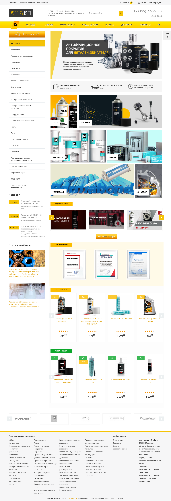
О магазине (42, 2)
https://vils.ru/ (71, 498)
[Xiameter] (117, 418)
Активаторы (16, 49)
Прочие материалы (19, 166)
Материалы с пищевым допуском (21, 106)
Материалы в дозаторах (21, 99)
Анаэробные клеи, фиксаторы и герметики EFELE (44, 484)
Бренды (49, 24)
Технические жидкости (94, 466)
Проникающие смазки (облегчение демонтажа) (21, 159)
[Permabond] (148, 418)
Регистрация (155, 2)
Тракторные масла (93, 469)
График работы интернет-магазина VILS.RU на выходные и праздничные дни (32, 205)
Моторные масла (92, 443)
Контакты (145, 24)
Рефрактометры (18, 173)
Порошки (15, 151)
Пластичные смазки (19, 139)
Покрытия (15, 145)
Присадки (89, 457)
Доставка (13, 2)
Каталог (30, 24)
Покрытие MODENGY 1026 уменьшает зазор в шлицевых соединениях (31, 217)
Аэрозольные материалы (22, 56)
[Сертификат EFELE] (74, 264)
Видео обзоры (90, 24)
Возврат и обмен (27, 2)
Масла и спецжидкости (20, 93)
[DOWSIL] (85, 418)
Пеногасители (40, 440)
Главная (16, 23)
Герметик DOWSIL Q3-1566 (121, 318)
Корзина (125, 2)
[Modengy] (23, 418)
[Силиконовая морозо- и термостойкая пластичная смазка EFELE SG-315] (106, 219)
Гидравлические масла (94, 440)
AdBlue (11, 440)
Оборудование (17, 114)
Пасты (13, 127)
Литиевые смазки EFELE (69, 475)
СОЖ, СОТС (15, 179)
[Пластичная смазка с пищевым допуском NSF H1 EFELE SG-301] (144, 220)
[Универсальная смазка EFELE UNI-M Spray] (68, 219)
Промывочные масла (94, 460)
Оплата (109, 24)
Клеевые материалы (20, 81)
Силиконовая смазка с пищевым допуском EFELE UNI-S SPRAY (92, 321)
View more (63, 111)
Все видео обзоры (106, 236)
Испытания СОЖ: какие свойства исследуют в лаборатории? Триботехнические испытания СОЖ (24, 304)
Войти (143, 2)
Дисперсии (15, 74)
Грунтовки (15, 68)
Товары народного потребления (19, 186)
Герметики (15, 62)
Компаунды (16, 87)
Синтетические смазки (69, 478)
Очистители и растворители (23, 120)
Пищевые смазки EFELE (69, 460)
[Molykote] (54, 418)
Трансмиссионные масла (95, 472)
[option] (106, 55)
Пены (13, 133)
